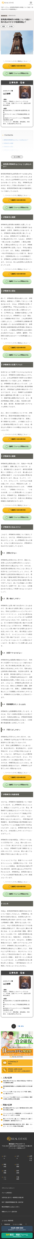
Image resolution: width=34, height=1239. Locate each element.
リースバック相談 (17, 1224)
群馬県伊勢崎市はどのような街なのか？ (15, 140)
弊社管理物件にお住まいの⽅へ (11, 1207)
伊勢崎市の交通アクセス (10, 150)
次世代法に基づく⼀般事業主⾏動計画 (12, 1197)
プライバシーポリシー (8, 1188)
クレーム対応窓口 (7, 1192)
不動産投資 (7, 1224)
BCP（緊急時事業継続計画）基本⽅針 (12, 1202)
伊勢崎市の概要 (7, 143)
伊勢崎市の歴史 (7, 146)
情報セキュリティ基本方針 (9, 1211)
